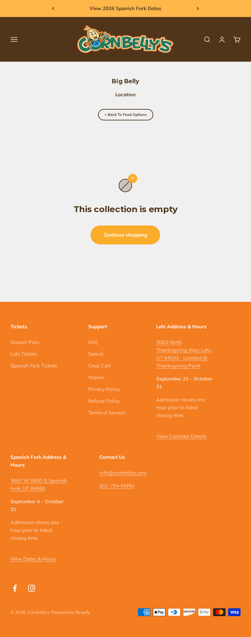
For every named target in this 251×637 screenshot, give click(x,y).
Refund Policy (104, 401)
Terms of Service (106, 413)
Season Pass (24, 342)
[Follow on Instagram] (31, 588)
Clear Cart (99, 366)
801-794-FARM (116, 486)
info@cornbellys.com (122, 473)
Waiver (96, 377)
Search (96, 354)
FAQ (93, 342)
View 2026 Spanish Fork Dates (125, 8)
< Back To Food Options (126, 114)
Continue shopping (125, 235)
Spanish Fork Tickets (33, 366)
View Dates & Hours (33, 559)
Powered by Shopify (70, 612)
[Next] (198, 8)
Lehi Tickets (23, 354)
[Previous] (53, 8)
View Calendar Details (181, 436)
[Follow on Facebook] (14, 588)
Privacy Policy (104, 389)
